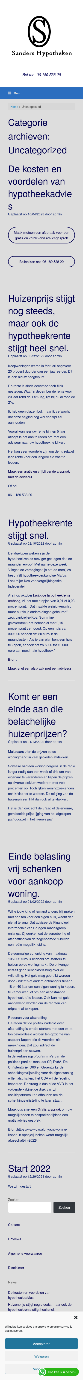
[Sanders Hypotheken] (41, 37)
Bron (11, 659)
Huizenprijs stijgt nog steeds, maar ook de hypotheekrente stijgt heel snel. (41, 322)
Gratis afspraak (49, 1109)
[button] (76, 1317)
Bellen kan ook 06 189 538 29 (41, 261)
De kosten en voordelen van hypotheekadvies (40, 187)
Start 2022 (29, 1167)
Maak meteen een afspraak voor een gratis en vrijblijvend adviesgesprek (41, 235)
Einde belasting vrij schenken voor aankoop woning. (39, 874)
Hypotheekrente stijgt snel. (40, 528)
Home (14, 106)
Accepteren (41, 1343)
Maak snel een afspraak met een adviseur (40, 668)
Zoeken (13, 1199)
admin (57, 214)
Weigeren (41, 1356)
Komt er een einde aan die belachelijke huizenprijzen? (37, 714)
